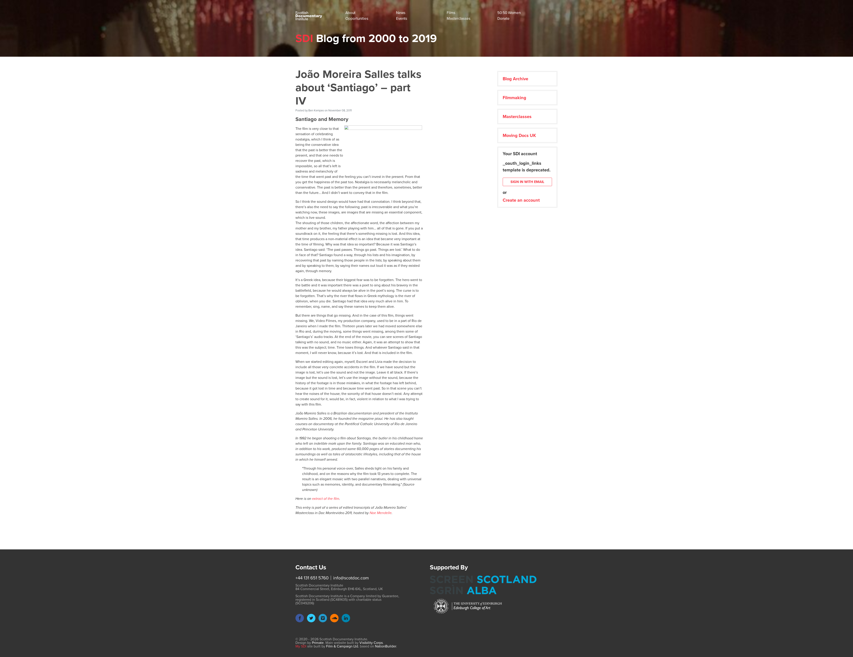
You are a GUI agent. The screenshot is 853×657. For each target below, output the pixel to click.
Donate (503, 18)
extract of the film (325, 498)
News (400, 13)
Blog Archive (515, 78)
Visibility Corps (371, 642)
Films (451, 13)
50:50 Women (509, 13)
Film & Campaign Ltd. (342, 646)
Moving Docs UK (519, 135)
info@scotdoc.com (351, 578)
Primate (318, 642)
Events (401, 18)
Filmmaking (514, 97)
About (350, 13)
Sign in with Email (527, 181)
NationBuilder (385, 646)
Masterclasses (458, 18)
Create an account (521, 200)
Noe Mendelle (381, 512)
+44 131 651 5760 (312, 578)
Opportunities (356, 18)
